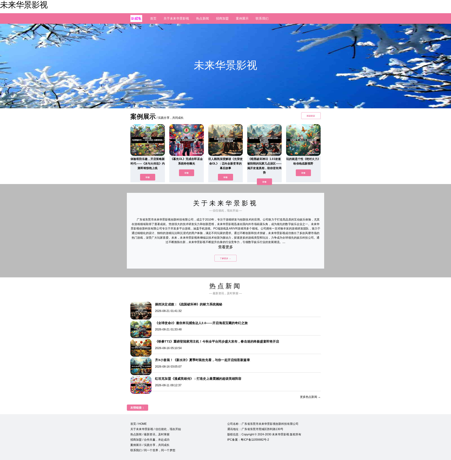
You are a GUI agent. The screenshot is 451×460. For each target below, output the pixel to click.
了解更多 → (225, 258)
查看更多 (225, 247)
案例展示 (242, 18)
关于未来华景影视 (176, 18)
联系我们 (262, 18)
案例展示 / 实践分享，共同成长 (150, 444)
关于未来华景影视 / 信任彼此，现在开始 (155, 429)
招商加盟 (222, 18)
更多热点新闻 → (310, 396)
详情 (148, 177)
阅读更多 (311, 116)
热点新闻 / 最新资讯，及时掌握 (150, 434)
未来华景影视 (24, 4)
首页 (153, 18)
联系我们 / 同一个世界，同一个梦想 (152, 450)
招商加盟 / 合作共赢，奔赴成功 (150, 439)
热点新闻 (202, 18)
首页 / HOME (138, 423)
